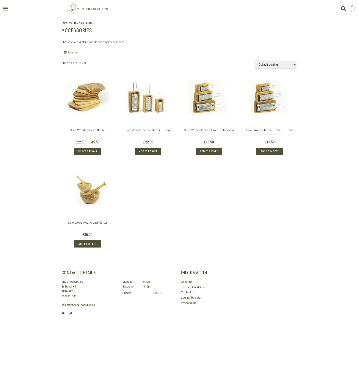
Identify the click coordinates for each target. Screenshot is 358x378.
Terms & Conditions (193, 287)
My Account (188, 303)
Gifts (73, 22)
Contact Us (188, 292)
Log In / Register (191, 297)
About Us (186, 282)
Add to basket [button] (148, 151)
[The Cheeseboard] (88, 8)
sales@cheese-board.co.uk (78, 305)
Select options (87, 151)
